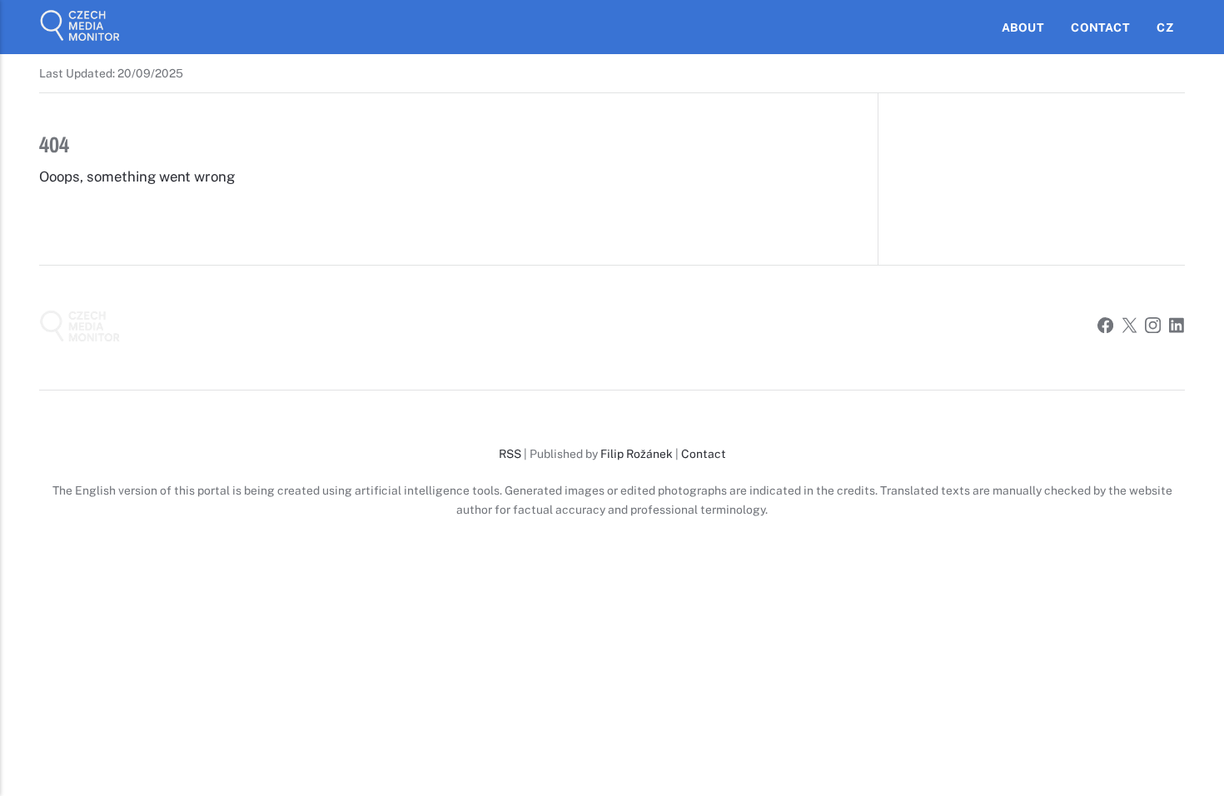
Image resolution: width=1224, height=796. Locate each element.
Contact (1100, 27)
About (1023, 27)
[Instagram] (1153, 328)
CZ (1164, 27)
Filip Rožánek (636, 453)
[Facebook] (1105, 328)
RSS (510, 453)
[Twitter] (1129, 328)
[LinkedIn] (1177, 328)
